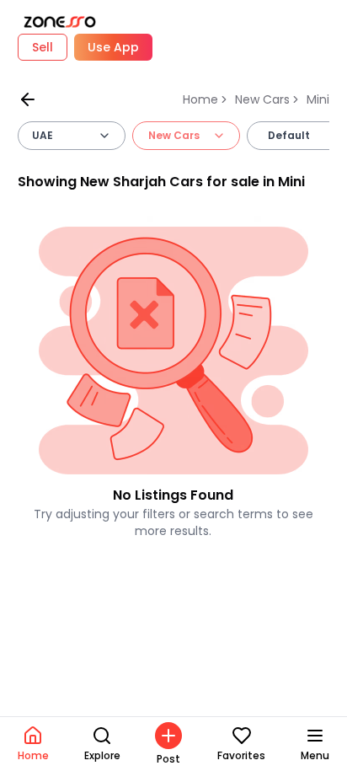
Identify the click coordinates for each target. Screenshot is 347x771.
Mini (318, 99)
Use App (113, 47)
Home (200, 99)
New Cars (262, 99)
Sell (42, 47)
